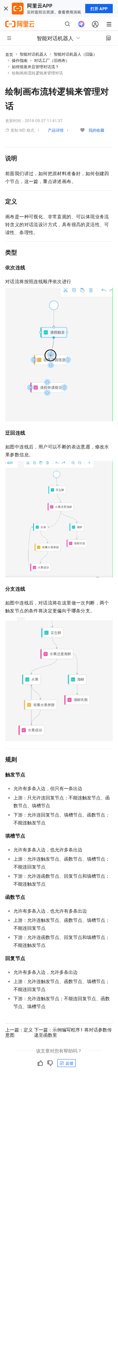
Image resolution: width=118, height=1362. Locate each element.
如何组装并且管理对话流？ (35, 66)
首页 (9, 54)
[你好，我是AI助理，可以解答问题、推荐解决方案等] (81, 24)
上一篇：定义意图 (19, 1032)
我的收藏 (96, 130)
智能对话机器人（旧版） (75, 54)
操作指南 (20, 60)
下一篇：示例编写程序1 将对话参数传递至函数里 (73, 1032)
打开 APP (99, 9)
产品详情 (56, 130)
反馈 (69, 1063)
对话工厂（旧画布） (51, 60)
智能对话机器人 (33, 54)
